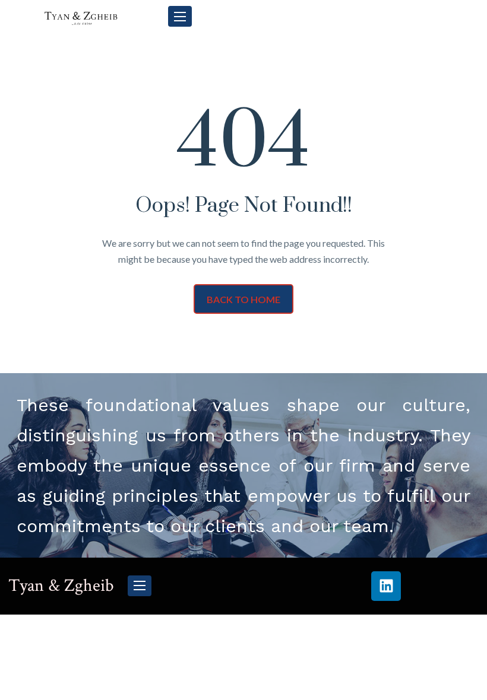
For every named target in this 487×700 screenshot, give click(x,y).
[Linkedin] (386, 586)
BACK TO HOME (243, 299)
